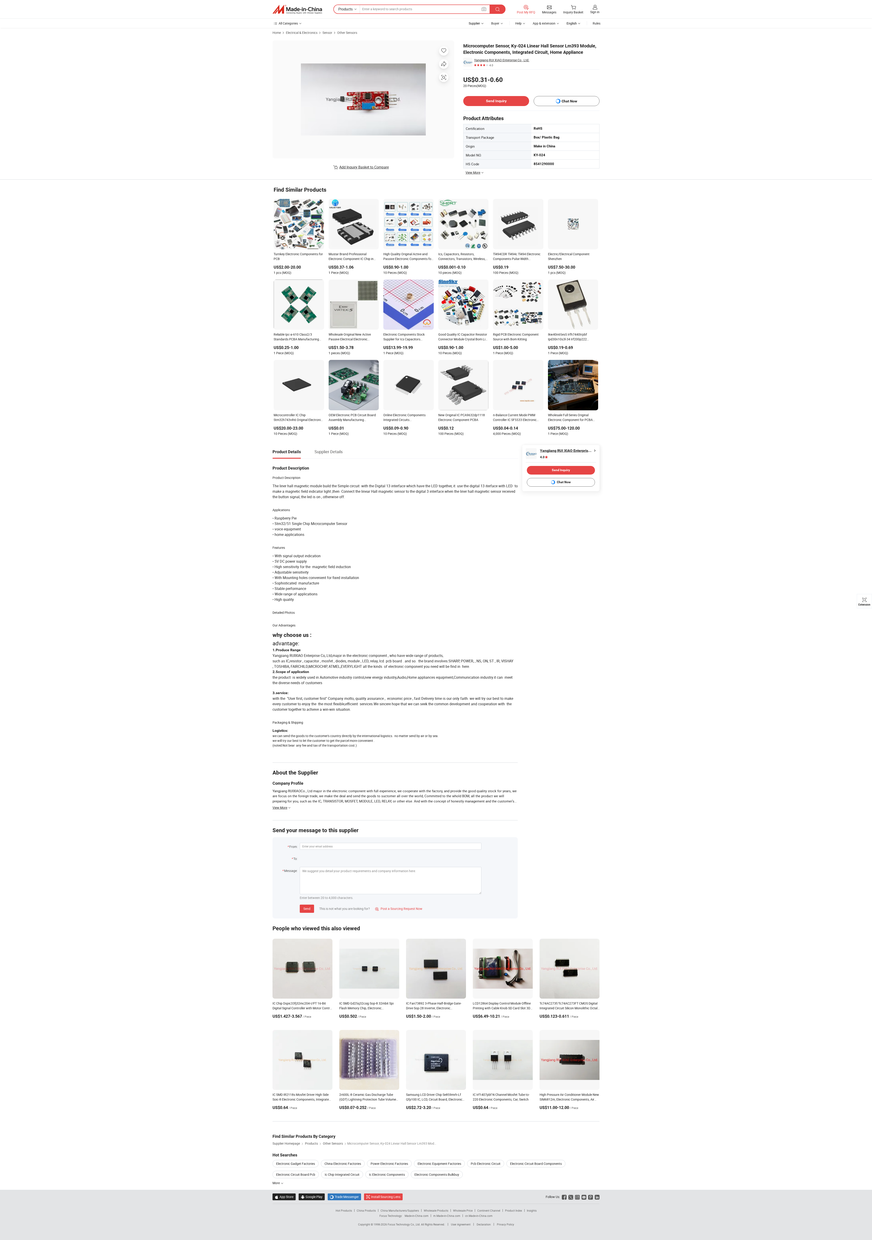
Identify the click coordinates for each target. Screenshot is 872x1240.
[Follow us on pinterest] (590, 1197)
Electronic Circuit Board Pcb (295, 1174)
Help (518, 23)
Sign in (595, 12)
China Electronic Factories (343, 1163)
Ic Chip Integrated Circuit (342, 1174)
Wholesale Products (436, 1210)
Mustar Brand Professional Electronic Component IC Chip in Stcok (351, 257)
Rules (596, 23)
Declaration (484, 1224)
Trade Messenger (344, 1197)
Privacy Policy (505, 1224)
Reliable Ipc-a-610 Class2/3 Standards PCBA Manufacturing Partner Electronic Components (296, 337)
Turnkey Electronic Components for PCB (298, 256)
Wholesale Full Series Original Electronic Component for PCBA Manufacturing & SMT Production (571, 418)
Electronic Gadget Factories (295, 1163)
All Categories (288, 23)
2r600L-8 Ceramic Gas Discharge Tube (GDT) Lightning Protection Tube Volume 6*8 (367, 1099)
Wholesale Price (463, 1210)
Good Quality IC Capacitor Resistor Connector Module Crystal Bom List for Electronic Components (463, 337)
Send (306, 908)
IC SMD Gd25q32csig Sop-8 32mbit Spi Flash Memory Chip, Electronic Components (366, 1008)
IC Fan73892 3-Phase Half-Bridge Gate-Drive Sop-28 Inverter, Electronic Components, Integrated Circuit (433, 1008)
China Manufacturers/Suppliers (400, 1210)
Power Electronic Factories (389, 1163)
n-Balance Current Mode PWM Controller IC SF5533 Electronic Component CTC (515, 418)
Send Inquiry (496, 101)
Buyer (495, 23)
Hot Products (344, 1210)
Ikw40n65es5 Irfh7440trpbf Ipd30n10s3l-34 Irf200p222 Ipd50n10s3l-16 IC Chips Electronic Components (572, 337)
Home (276, 32)
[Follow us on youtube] (584, 1197)
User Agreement (461, 1224)
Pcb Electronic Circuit (485, 1163)
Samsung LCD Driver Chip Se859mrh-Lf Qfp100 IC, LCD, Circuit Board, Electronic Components (434, 1099)
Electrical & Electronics (301, 32)
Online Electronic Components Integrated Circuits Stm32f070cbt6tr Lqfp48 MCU (404, 418)
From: (293, 846)
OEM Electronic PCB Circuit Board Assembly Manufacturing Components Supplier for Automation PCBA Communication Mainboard (353, 418)
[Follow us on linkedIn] (597, 1197)
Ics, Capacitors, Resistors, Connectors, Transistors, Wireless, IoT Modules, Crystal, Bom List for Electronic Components (462, 257)
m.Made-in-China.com (446, 1216)
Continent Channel (488, 1210)
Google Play (311, 1197)
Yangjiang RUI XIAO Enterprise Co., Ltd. (501, 60)
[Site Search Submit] (497, 9)
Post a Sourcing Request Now (398, 908)
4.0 (542, 457)
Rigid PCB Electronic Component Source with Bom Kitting (516, 336)
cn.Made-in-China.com (479, 1216)
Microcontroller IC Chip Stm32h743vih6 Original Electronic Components (298, 418)
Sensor (327, 32)
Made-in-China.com (417, 1216)
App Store (284, 1197)
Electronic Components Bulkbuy (436, 1174)
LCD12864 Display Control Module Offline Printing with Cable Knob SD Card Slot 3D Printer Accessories (502, 1008)
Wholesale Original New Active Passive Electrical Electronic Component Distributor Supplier (351, 337)
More (276, 1183)
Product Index (513, 1210)
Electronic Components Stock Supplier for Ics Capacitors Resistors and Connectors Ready (406, 337)
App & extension (544, 23)
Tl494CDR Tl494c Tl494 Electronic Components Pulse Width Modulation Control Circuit (516, 257)
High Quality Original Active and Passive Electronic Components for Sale (407, 257)
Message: (290, 871)
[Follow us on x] (570, 1197)
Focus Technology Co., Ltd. (404, 1224)
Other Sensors (347, 32)
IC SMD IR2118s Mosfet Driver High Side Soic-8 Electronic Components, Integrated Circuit (301, 1099)
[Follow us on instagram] (577, 1197)
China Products (366, 1210)
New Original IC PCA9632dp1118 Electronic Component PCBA (461, 417)
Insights (532, 1210)
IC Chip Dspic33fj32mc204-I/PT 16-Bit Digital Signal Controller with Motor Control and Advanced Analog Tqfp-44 (302, 1008)
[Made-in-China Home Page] (297, 9)
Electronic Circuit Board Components (536, 1163)
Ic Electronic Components (387, 1174)
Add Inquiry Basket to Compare (364, 167)
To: (295, 858)
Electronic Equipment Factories (439, 1163)
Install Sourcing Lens (385, 1197)
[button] (484, 9)
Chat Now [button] (569, 101)
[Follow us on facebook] (564, 1197)
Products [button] (345, 9)
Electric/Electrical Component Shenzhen (569, 256)
